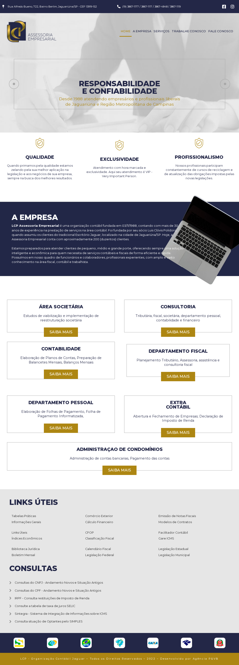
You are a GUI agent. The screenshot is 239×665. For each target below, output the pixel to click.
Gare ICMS (166, 538)
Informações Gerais (26, 522)
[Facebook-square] (224, 6)
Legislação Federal (99, 555)
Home (125, 31)
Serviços (161, 31)
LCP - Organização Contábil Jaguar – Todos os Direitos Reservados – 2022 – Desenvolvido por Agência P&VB (119, 658)
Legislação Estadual (173, 549)
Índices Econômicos (27, 538)
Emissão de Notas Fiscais (177, 516)
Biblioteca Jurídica (26, 549)
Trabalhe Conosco (189, 31)
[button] (61, 332)
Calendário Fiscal (98, 549)
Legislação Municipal (174, 555)
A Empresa (142, 31)
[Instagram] (232, 6)
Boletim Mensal (23, 555)
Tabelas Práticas (24, 516)
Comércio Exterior (99, 516)
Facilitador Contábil (173, 532)
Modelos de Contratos (175, 522)
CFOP (89, 532)
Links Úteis (19, 532)
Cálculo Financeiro (99, 522)
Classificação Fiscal (99, 538)
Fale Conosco (220, 31)
